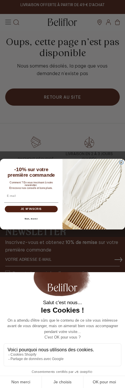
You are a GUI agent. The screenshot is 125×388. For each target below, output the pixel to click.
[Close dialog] (121, 162)
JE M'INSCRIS (31, 209)
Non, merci (31, 218)
